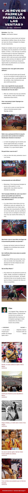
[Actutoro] (5, 4)
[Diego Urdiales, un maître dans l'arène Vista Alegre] (14, 410)
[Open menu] (25, 4)
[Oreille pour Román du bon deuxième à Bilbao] (14, 381)
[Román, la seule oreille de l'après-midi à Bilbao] (14, 352)
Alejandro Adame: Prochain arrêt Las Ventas (21, 330)
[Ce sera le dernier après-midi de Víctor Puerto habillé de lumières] (14, 439)
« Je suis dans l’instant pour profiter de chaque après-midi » (7, 331)
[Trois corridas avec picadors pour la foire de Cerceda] (14, 469)
